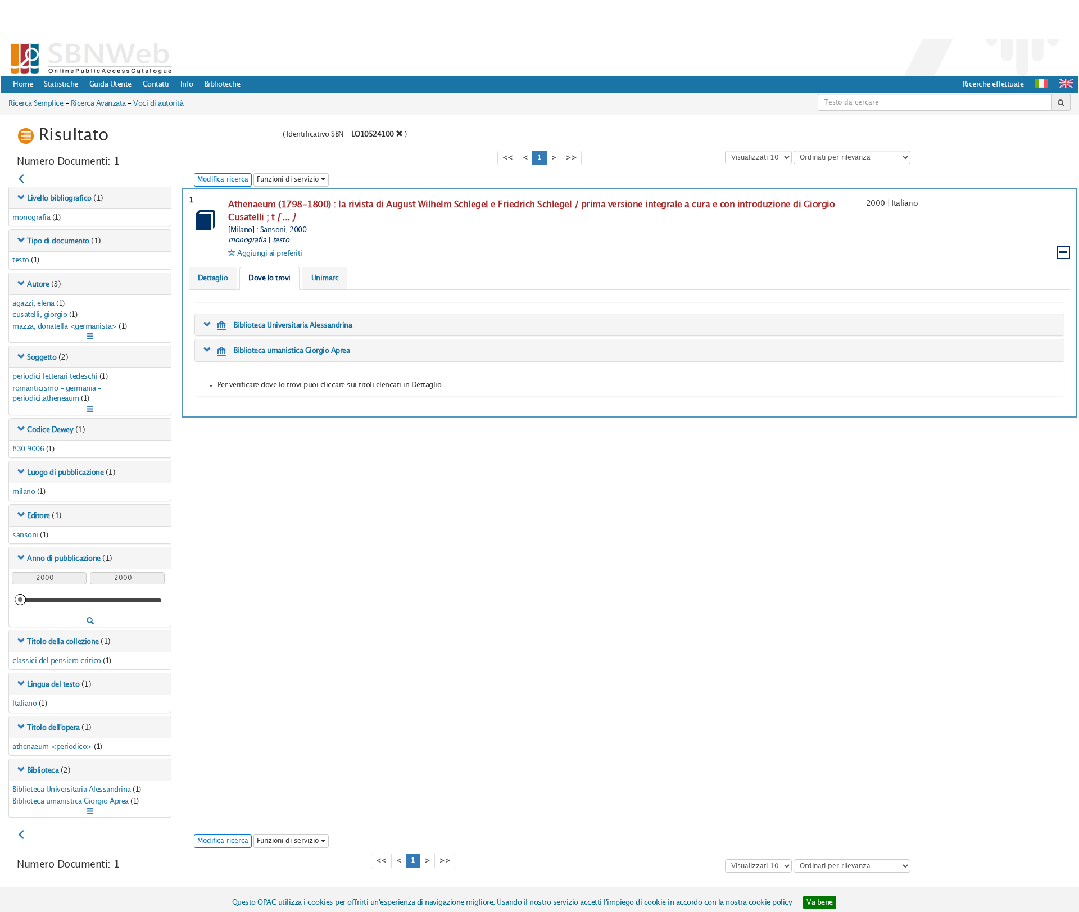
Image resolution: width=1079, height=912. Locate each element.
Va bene (819, 902)
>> (571, 158)
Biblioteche (223, 84)
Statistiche (61, 84)
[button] (1066, 83)
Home (23, 84)
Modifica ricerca (222, 179)
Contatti (156, 84)
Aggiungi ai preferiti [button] (269, 253)
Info (186, 84)
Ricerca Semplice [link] (35, 103)
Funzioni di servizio (289, 179)
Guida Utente (110, 84)
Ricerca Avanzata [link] (98, 103)
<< (507, 158)
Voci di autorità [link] (158, 103)
